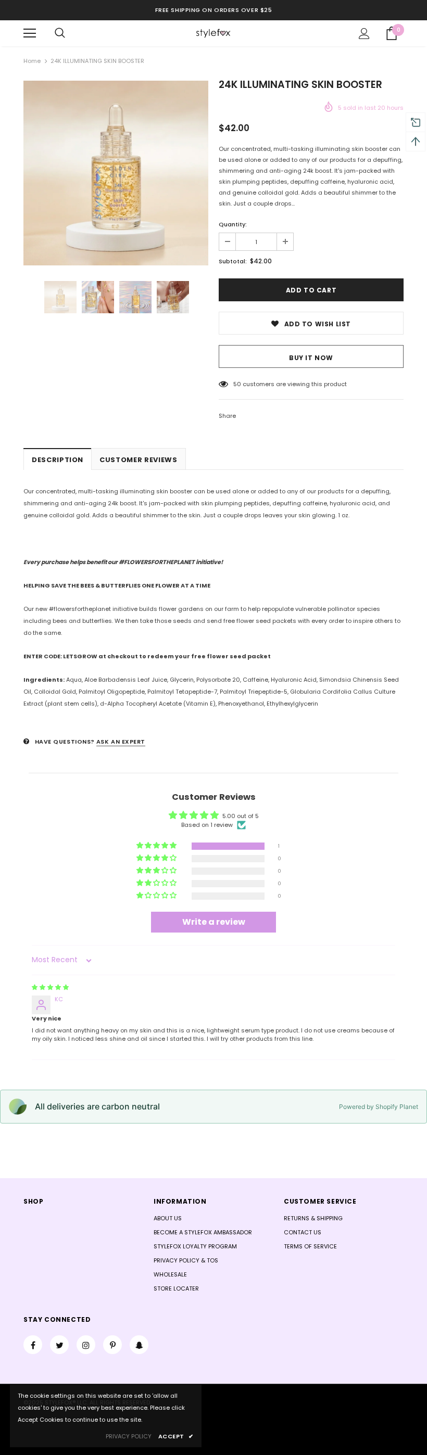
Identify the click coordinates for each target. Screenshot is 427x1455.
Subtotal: (233, 261)
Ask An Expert (120, 741)
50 (237, 384)
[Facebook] (32, 1344)
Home (32, 61)
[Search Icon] (60, 33)
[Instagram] (86, 1344)
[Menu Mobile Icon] (29, 33)
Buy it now (311, 357)
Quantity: (233, 224)
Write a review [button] (213, 922)
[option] (115, 173)
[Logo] (213, 33)
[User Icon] (364, 33)
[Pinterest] (112, 1344)
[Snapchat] (139, 1344)
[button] (157, 846)
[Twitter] (59, 1344)
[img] (50, 987)
